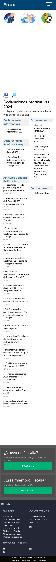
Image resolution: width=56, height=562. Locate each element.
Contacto (7, 516)
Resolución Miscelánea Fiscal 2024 (42, 138)
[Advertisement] (28, 54)
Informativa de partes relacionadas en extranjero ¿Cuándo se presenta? (15, 352)
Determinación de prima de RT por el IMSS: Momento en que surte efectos (15, 202)
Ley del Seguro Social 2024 (41, 147)
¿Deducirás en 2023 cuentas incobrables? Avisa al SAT (16, 390)
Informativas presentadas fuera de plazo (15, 327)
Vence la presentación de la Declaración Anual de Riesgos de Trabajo (15, 247)
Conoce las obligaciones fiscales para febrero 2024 (15, 402)
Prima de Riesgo (42, 193)
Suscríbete (8, 525)
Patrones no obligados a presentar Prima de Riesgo (15, 300)
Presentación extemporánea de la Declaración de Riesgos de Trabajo (15, 232)
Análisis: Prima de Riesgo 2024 (15, 150)
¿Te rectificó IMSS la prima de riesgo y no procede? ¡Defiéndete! (13, 187)
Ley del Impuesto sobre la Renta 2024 (42, 128)
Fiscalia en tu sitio (11, 528)
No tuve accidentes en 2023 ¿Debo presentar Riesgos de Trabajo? (14, 288)
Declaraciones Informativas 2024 (15, 130)
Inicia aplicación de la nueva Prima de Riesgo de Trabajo (15, 217)
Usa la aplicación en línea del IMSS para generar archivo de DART (15, 339)
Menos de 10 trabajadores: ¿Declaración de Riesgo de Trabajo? (16, 274)
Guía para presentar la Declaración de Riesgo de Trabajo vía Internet (15, 261)
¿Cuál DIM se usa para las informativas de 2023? (15, 364)
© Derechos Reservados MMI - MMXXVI (28, 560)
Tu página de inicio (12, 534)
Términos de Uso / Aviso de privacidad (28, 557)
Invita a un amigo (11, 522)
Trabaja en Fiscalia (11, 531)
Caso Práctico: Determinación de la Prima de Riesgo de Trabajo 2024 (15, 161)
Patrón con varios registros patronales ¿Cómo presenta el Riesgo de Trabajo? (16, 313)
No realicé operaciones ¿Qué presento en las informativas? (14, 376)
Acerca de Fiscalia (11, 519)
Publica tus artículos (12, 536)
